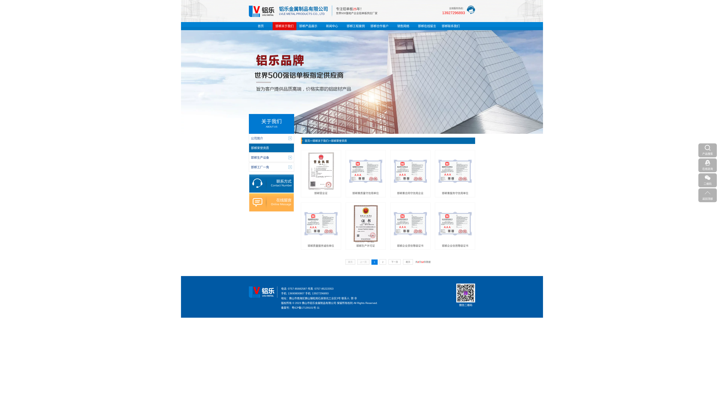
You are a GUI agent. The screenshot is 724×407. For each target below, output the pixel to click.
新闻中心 (332, 26)
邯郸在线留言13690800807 (427, 30)
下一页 (394, 262)
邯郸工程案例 (356, 26)
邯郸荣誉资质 (339, 140)
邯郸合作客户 (379, 26)
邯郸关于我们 (284, 26)
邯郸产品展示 (308, 26)
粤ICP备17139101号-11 (306, 307)
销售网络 (403, 26)
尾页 (408, 262)
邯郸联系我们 (451, 26)
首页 (261, 26)
